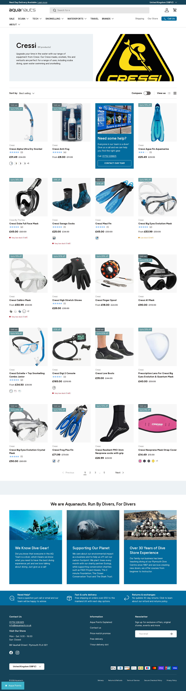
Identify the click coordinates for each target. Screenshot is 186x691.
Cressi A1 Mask (146, 300)
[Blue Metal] (19, 311)
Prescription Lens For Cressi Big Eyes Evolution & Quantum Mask (155, 375)
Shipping (139, 18)
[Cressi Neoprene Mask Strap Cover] (157, 423)
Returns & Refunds (115, 680)
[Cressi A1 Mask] (157, 273)
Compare (137, 93)
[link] (68, 472)
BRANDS (106, 18)
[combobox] (99, 10)
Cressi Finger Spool (106, 300)
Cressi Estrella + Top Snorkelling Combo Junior (27, 375)
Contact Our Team (114, 163)
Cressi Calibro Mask (20, 300)
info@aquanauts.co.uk (20, 625)
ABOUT (13, 24)
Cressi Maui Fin (103, 223)
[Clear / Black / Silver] (24, 163)
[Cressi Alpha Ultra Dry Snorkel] (28, 122)
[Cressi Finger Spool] (114, 273)
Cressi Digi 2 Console (63, 373)
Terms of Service (133, 680)
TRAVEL (94, 18)
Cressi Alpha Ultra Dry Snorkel (25, 149)
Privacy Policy (172, 680)
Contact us (95, 627)
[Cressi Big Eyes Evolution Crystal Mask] (28, 423)
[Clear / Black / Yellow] (15, 163)
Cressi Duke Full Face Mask (23, 223)
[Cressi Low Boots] (114, 347)
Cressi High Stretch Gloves (67, 300)
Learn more (42, 2)
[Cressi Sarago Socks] (71, 197)
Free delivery (96, 639)
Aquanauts (19, 680)
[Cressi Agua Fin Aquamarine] (157, 122)
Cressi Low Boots (104, 373)
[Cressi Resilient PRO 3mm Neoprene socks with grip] (114, 423)
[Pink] (15, 391)
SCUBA (21, 18)
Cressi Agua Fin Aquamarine (153, 149)
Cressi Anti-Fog (60, 149)
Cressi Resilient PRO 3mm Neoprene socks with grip (109, 452)
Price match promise (100, 633)
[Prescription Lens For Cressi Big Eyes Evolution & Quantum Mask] (157, 347)
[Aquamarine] (19, 391)
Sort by (13, 93)
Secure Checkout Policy (153, 680)
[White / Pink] (15, 311)
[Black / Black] (11, 311)
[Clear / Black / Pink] (19, 163)
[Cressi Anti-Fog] (71, 122)
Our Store (153, 18)
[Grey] (148, 461)
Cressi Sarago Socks (63, 223)
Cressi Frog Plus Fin (62, 450)
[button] (175, 10)
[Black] (144, 461)
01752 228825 (109, 156)
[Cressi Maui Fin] (114, 197)
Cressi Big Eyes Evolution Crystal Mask (27, 452)
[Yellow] (153, 461)
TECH (35, 18)
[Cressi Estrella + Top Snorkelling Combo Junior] (28, 347)
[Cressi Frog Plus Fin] (71, 423)
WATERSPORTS (75, 18)
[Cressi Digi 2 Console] (71, 347)
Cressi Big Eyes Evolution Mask (155, 223)
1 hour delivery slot (99, 644)
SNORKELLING (52, 18)
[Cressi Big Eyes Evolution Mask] (157, 197)
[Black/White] (58, 461)
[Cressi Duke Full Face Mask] (28, 197)
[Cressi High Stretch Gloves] (71, 273)
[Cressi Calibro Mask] (28, 273)
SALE (12, 18)
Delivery (101, 680)
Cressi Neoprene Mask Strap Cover (157, 450)
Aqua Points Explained (101, 622)
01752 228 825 (16, 622)
